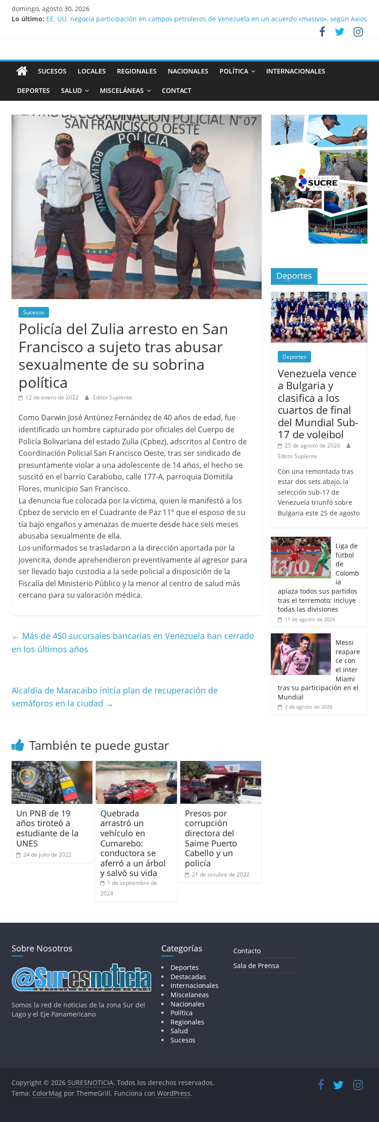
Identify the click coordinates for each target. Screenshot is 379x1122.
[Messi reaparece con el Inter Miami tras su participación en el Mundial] (301, 638)
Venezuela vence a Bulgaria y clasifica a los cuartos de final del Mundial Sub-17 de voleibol (318, 403)
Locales (92, 71)
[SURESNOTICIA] (22, 70)
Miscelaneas (190, 994)
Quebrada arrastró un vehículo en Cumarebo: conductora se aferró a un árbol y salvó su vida (133, 843)
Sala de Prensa (256, 965)
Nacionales (188, 71)
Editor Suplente (112, 397)
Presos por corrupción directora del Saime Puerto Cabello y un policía (211, 838)
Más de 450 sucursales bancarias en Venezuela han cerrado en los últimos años (133, 642)
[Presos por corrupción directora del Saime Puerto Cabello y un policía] (221, 766)
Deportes (33, 90)
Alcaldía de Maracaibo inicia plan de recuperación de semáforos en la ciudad (115, 697)
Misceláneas (122, 90)
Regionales (137, 71)
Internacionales (295, 71)
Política (234, 71)
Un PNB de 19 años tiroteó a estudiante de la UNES (47, 828)
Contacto (247, 950)
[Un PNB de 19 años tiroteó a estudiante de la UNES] (52, 766)
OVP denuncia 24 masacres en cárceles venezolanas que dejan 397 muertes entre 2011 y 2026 (192, 15)
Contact (176, 90)
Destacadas (188, 976)
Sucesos (52, 71)
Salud (71, 90)
